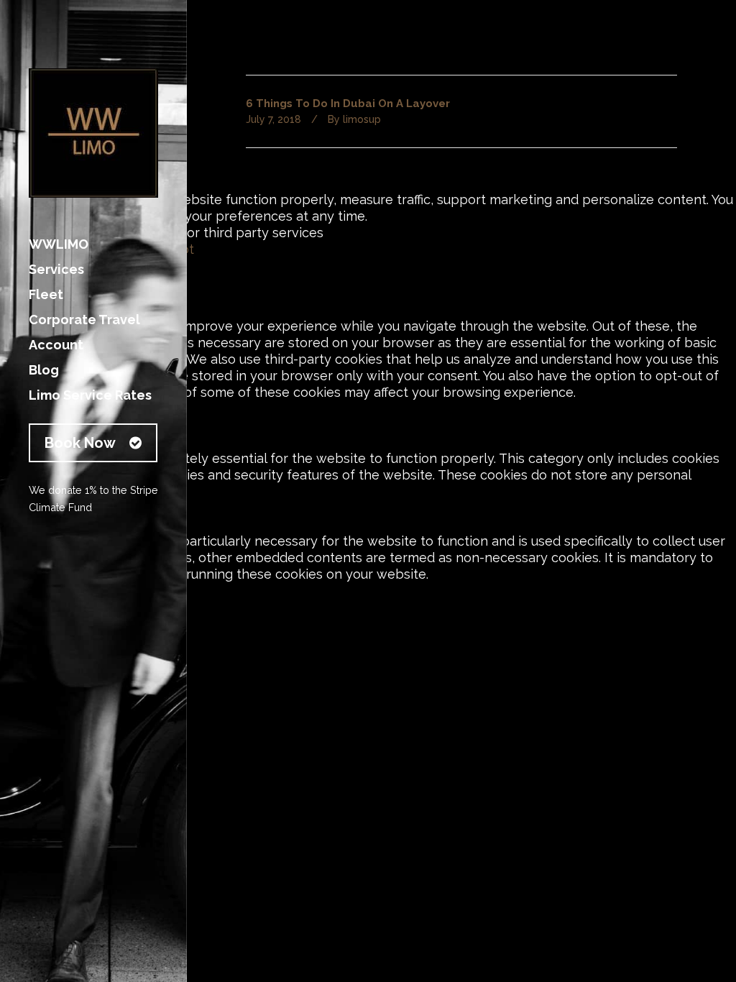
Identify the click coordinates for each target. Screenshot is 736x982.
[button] (368, 608)
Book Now (80, 442)
